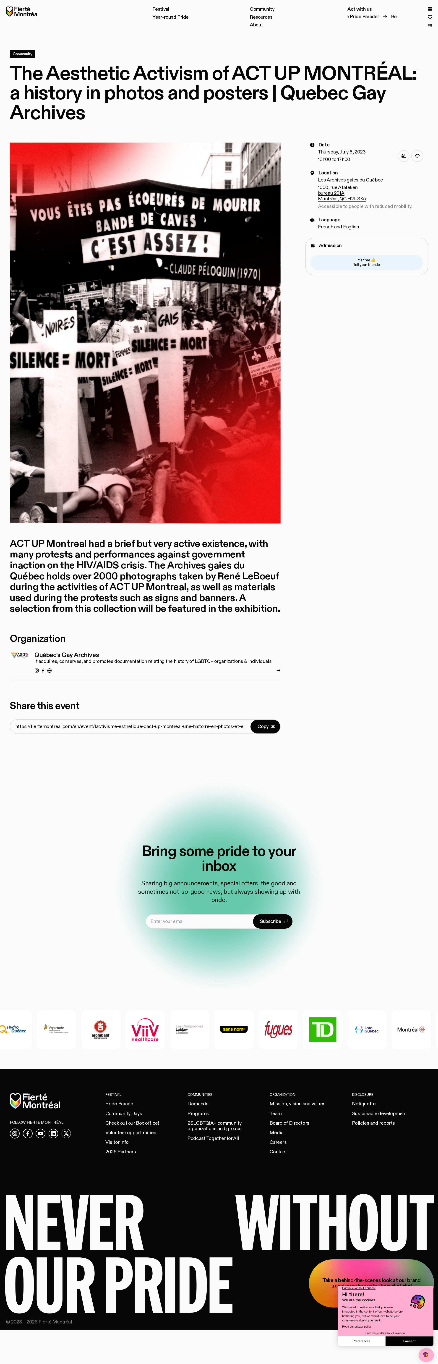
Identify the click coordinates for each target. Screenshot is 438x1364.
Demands (198, 1104)
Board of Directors (289, 1123)
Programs (198, 1113)
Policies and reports (373, 1123)
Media (276, 1132)
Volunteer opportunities (130, 1132)
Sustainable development (379, 1113)
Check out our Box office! (132, 1123)
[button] (160, 9)
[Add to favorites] (417, 156)
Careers (278, 1142)
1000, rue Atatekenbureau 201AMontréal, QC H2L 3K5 (342, 193)
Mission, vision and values (297, 1104)
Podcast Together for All (213, 1138)
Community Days (123, 1113)
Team (276, 1113)
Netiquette (364, 1104)
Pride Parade (119, 1104)
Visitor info (117, 1142)
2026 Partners (120, 1152)
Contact (278, 1152)
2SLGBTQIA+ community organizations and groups (215, 1126)
